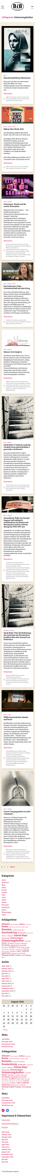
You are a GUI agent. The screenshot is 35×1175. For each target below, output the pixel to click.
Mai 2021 (5, 996)
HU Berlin (6, 945)
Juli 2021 (5, 993)
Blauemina (13, 97)
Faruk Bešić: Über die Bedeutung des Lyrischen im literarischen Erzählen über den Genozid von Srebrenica (17, 636)
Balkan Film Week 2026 (14, 129)
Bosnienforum (22, 849)
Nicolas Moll (16, 573)
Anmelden (6, 1039)
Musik (4, 902)
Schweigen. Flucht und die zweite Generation (15, 205)
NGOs (11, 573)
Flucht (27, 251)
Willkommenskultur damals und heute (16, 718)
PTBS (19, 760)
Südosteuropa (22, 388)
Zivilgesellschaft (10, 390)
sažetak (22, 488)
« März (4, 1030)
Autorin (16, 924)
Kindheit (18, 253)
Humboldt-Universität (12, 387)
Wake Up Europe (10, 578)
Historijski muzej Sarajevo (13, 569)
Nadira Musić (12, 949)
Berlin (7, 244)
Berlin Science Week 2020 (15, 927)
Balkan (8, 97)
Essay (7, 680)
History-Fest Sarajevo (13, 352)
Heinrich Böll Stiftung (24, 568)
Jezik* (4, 900)
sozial (13, 575)
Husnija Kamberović (24, 387)
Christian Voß (30, 933)
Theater (28, 254)
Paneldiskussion (10, 856)
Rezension (6, 907)
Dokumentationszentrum (13, 249)
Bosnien (19, 97)
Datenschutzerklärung (10, 1124)
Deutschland (14, 248)
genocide (24, 680)
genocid (18, 680)
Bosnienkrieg (10, 246)
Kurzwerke (14, 682)
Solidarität (9, 575)
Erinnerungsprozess (23, 99)
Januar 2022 (6, 986)
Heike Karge (24, 943)
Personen (5, 905)
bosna (15, 485)
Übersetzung (6, 912)
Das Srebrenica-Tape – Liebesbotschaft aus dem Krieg (17, 287)
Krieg (7, 573)
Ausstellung (9, 562)
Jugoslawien (5, 947)
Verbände (18, 576)
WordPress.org (7, 1046)
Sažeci (9, 442)
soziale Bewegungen (22, 575)
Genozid (15, 100)
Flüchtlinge (9, 758)
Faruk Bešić (9, 100)
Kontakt (5, 1127)
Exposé (4, 892)
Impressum (6, 1120)
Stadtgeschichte (10, 576)
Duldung (27, 753)
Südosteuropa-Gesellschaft (13, 858)
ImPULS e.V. (14, 855)
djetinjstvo (10, 936)
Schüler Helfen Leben (22, 856)
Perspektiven (13, 760)
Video (4, 915)
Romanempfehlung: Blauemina (17, 78)
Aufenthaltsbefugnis (12, 751)
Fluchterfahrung (10, 253)
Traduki (24, 168)
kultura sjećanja (10, 323)
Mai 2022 (5, 976)
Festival (28, 383)
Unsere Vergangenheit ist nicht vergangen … (17, 812)
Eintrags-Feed (7, 1042)
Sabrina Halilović (6, 951)
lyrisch (20, 682)
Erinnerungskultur (11, 99)
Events (9, 126)
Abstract (8, 675)
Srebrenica (18, 323)
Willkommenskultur (19, 763)
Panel (7, 760)
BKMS (22, 927)
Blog (5, 75)
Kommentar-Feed (8, 1044)
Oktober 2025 (7, 971)
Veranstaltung (10, 256)
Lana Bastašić (5, 949)
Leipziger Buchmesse (15, 168)
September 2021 (7, 991)
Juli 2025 (5, 973)
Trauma (8, 684)
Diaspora (21, 753)
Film (14, 126)
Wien (3, 957)
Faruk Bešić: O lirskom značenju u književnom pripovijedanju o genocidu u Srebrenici (17, 447)
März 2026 (5, 966)
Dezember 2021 (7, 988)
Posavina (26, 949)
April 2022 (5, 978)
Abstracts (7, 630)
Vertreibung (24, 576)
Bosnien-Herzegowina (21, 244)
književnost (12, 488)
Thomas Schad (26, 858)
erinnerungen (10, 251)
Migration (9, 388)
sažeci (18, 488)
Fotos (4, 897)
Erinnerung (5, 938)
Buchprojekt (22, 933)
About (4, 880)
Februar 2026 (6, 969)
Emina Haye (25, 97)
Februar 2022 (6, 983)
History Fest (26, 385)
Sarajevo (15, 254)
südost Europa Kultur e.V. (21, 761)
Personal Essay (19, 949)
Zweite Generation (19, 256)
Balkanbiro (9, 849)
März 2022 (5, 981)
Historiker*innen (18, 385)
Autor (7, 485)
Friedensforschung (11, 568)
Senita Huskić (22, 254)
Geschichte (9, 385)
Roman (20, 100)
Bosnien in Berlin (15, 381)
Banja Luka (28, 924)
